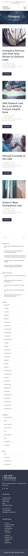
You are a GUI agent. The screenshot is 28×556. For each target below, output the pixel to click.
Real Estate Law (8, 528)
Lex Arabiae (11, 67)
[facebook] (2, 488)
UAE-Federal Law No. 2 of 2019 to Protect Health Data (12, 108)
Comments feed (7, 460)
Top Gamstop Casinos (9, 275)
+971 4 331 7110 (7, 1)
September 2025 (8, 339)
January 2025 (7, 349)
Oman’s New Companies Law (12, 204)
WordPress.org (7, 464)
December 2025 (7, 329)
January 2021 (7, 398)
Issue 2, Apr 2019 (12, 66)
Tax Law (7, 523)
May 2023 (6, 363)
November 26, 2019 (9, 115)
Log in (5, 454)
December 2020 (7, 401)
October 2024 (7, 356)
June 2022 (6, 377)
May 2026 (6, 315)
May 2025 (6, 346)
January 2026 (7, 325)
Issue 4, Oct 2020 (8, 417)
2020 (5, 420)
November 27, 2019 (9, 63)
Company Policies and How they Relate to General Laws (13, 55)
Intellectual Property (9, 524)
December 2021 (7, 384)
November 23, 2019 (9, 208)
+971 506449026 (6, 510)
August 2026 (7, 305)
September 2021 (8, 394)
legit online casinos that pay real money (12, 294)
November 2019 (7, 405)
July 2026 (6, 308)
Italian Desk (7, 532)
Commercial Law (9, 537)
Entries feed (7, 457)
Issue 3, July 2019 (8, 424)
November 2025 (7, 332)
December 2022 (7, 370)
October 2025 (7, 336)
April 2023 (6, 367)
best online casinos (8, 285)
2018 (5, 438)
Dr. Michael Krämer (10, 210)
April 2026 (6, 318)
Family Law (7, 530)
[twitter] (7, 488)
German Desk (8, 542)
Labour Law (7, 535)
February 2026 (7, 322)
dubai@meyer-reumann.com (19, 1)
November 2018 (7, 408)
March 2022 (6, 381)
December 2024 (7, 353)
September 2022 (8, 374)
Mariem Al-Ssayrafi (10, 164)
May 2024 (6, 360)
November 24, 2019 (9, 162)
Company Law (8, 526)
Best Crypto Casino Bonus (9, 280)
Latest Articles (7, 441)
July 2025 (6, 343)
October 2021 (7, 391)
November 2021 (7, 387)
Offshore (7, 541)
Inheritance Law (8, 539)
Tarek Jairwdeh (8, 117)
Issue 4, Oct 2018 (8, 427)
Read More (7, 73)
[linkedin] (4, 488)
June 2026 (6, 311)
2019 (5, 66)
